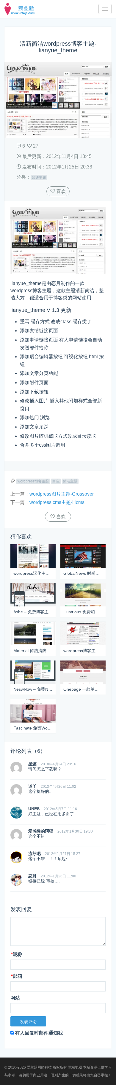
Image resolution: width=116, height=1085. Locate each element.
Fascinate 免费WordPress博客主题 (33, 728)
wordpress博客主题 (33, 481)
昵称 (16, 954)
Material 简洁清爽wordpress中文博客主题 (33, 650)
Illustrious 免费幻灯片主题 (83, 611)
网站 (15, 997)
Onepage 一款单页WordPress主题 (83, 689)
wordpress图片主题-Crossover (61, 493)
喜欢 (60, 191)
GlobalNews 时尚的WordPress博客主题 (83, 573)
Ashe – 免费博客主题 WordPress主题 (33, 611)
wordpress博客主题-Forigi (83, 650)
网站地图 (75, 1067)
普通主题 (39, 177)
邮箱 (16, 976)
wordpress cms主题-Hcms (56, 502)
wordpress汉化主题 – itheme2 (33, 573)
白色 (55, 481)
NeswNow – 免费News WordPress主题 (33, 689)
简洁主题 (70, 481)
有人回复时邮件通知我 (39, 1032)
